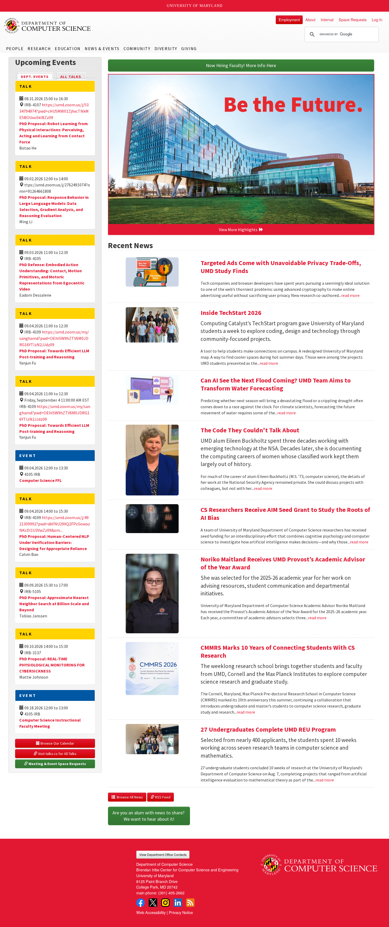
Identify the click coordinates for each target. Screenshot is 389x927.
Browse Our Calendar (57, 743)
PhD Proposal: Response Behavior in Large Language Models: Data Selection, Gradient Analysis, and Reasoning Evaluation (54, 206)
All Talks (70, 76)
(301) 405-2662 (171, 892)
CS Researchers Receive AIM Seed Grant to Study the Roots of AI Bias (285, 514)
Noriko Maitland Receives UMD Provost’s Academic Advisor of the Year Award (283, 563)
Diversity (166, 48)
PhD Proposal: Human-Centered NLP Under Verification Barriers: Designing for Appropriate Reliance (54, 542)
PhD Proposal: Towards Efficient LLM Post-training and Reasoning (54, 353)
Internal (327, 19)
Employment (289, 19)
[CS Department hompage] (319, 863)
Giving (189, 48)
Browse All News (129, 797)
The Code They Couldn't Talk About (250, 430)
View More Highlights (239, 229)
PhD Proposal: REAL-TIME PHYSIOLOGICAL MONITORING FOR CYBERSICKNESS (52, 665)
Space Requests (353, 19)
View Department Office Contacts (163, 854)
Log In (377, 19)
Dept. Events (37, 76)
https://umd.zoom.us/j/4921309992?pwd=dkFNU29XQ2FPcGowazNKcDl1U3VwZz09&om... (54, 524)
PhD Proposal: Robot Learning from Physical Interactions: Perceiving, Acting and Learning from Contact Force (53, 132)
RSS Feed (162, 797)
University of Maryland (195, 6)
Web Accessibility (151, 912)
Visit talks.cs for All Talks (56, 753)
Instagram (165, 902)
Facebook (140, 902)
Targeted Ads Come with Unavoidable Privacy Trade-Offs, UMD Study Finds (281, 267)
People (15, 48)
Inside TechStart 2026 (231, 313)
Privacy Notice (181, 912)
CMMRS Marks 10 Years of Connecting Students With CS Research (278, 651)
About (310, 19)
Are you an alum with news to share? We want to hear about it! (149, 816)
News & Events (102, 48)
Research (39, 48)
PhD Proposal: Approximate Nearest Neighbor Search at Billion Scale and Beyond (54, 603)
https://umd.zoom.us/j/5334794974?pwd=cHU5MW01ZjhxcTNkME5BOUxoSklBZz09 (54, 111)
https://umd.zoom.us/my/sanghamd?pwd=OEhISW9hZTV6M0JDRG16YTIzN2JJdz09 (54, 338)
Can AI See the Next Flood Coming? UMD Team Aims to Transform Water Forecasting (276, 384)
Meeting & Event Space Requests (57, 763)
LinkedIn (178, 902)
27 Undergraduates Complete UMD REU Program (268, 729)
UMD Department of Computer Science (47, 25)
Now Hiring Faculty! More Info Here (241, 65)
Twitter (153, 902)
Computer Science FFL (40, 480)
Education (67, 48)
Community (137, 48)
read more (350, 295)
